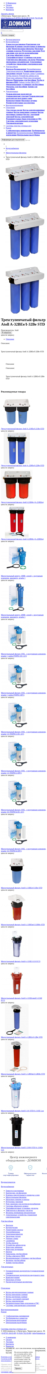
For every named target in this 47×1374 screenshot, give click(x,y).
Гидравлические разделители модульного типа (25, 97)
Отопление (5, 1288)
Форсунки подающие (32, 78)
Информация (13, 140)
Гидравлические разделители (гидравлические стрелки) (19, 95)
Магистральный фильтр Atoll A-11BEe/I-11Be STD (21, 888)
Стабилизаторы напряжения (18, 131)
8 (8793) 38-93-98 (21, 18)
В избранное (6, 333)
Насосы (9, 80)
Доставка (9, 7)
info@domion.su (7, 18)
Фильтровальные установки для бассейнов (25, 84)
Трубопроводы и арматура (16, 1318)
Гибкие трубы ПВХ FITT (29, 82)
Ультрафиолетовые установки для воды (23, 57)
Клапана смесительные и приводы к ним (23, 1195)
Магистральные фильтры (23, 49)
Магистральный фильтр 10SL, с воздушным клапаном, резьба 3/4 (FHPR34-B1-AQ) (23, 811)
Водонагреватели (8, 1182)
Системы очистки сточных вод (14, 1329)
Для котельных (7, 1267)
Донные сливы (29, 73)
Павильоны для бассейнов (24, 80)
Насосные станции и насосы (17, 1199)
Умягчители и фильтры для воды (21, 60)
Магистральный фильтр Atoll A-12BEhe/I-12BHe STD (23, 1074)
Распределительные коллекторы (20, 103)
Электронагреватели (14, 71)
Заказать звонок (7, 14)
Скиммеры (39, 73)
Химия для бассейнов (15, 1263)
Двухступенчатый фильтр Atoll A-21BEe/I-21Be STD (22, 429)
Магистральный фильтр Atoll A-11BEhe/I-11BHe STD (23, 925)
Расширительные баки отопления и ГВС (24, 119)
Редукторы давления (31, 51)
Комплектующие (13, 101)
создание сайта (7, 1372)
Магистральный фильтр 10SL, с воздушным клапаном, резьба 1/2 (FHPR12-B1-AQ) (23, 733)
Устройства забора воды (29, 76)
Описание (10, 339)
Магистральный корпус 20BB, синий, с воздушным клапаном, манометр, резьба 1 (22, 616)
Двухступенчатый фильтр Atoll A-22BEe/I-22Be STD (22, 465)
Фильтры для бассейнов (16, 87)
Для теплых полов (14, 110)
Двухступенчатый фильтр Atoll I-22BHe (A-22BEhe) (22, 539)
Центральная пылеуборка (28, 135)
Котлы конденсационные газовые (20, 1292)
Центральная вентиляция (16, 1320)
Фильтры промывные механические (25, 61)
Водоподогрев (20, 69)
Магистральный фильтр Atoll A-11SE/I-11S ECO (20, 961)
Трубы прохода (12, 76)
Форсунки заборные (14, 78)
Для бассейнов (7, 1221)
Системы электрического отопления (22, 121)
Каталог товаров (8, 35)
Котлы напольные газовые (25, 112)
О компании (11, 1337)
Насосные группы (29, 101)
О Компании (11, 3)
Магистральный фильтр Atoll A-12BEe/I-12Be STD (22, 1037)
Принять (18, 1368)
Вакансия (10, 1346)
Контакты (10, 10)
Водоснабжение (12, 148)
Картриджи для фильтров (16, 1193)
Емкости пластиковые (16, 44)
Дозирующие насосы (33, 71)
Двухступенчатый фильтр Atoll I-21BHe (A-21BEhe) (22, 502)
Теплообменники (34, 69)
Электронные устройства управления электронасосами (24, 63)
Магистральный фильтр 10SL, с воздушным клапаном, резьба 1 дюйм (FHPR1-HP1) (23, 694)
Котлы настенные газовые (16, 1297)
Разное (4, 1312)
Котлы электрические (24, 117)
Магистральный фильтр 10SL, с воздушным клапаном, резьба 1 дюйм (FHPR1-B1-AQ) (23, 655)
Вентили (10, 69)
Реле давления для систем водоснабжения (25, 52)
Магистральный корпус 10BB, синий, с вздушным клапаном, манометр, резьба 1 (22, 577)
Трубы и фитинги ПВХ (15, 1256)
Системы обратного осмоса (18, 55)
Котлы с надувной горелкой (17, 1299)
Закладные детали (14, 73)
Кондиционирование (9, 1310)
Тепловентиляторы (14, 123)
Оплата (9, 5)
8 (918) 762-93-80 (36, 18)
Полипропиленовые (25, 133)
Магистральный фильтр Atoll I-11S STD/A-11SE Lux (22, 1111)
